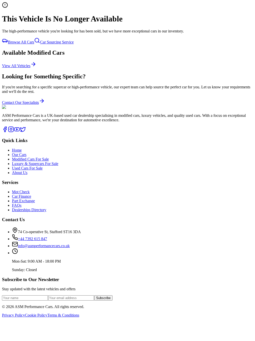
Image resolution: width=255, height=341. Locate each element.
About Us (19, 172)
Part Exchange (23, 201)
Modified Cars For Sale (30, 159)
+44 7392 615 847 (34, 59)
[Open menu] (17, 68)
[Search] (7, 57)
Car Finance (21, 196)
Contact (8, 51)
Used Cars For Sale (27, 168)
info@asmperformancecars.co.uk (44, 246)
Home (7, 16)
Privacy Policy (13, 315)
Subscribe (103, 298)
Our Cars (9, 23)
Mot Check (21, 192)
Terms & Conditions (63, 315)
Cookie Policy (36, 315)
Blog (6, 42)
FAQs (6, 37)
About (7, 46)
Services (8, 30)
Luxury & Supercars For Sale (35, 164)
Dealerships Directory (29, 210)
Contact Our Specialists (20, 102)
